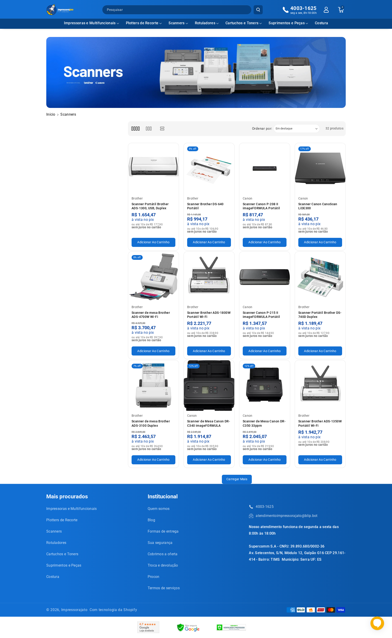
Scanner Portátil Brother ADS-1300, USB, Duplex (150, 206)
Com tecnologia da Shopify (113, 610)
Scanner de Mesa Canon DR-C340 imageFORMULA (208, 423)
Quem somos (159, 509)
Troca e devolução (163, 565)
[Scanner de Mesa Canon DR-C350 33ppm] (264, 385)
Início (50, 114)
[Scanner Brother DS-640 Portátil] (209, 168)
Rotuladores (205, 23)
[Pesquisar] (258, 9)
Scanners (176, 23)
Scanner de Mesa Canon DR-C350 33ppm (264, 423)
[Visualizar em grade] (135, 129)
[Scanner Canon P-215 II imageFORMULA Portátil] (264, 277)
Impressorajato (74, 610)
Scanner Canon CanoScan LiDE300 (317, 206)
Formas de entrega (163, 531)
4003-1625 (265, 506)
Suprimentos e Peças (287, 23)
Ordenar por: (262, 129)
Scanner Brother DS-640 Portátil (205, 206)
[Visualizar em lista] (162, 129)
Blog (151, 520)
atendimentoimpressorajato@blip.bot (286, 516)
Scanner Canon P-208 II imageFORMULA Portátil (261, 206)
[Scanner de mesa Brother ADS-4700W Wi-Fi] (153, 277)
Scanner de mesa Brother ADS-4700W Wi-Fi (151, 315)
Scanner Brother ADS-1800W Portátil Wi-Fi (208, 315)
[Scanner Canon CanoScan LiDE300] (320, 168)
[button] (91, 23)
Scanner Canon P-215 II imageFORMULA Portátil (261, 315)
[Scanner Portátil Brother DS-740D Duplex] (320, 277)
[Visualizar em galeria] (149, 129)
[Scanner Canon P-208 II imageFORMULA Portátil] (264, 168)
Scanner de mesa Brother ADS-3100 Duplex (151, 423)
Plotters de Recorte (142, 23)
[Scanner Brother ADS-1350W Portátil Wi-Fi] (320, 385)
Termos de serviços (164, 588)
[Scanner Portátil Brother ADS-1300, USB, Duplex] (153, 168)
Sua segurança (160, 543)
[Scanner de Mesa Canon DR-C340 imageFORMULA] (209, 385)
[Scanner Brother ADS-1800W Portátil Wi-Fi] (209, 277)
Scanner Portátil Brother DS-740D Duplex (319, 315)
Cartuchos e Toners (241, 23)
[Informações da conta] (326, 10)
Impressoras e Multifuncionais (90, 23)
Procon (153, 577)
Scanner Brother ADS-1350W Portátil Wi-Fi (320, 423)
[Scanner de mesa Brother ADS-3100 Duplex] (153, 385)
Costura (52, 577)
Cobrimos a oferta (163, 554)
